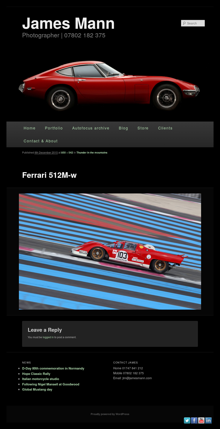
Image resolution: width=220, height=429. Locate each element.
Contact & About (41, 140)
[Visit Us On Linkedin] (208, 422)
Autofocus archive (91, 128)
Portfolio (54, 128)
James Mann (68, 22)
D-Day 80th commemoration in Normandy (53, 368)
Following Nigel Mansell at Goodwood (50, 384)
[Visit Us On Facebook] (194, 422)
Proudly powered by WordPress (110, 414)
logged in (48, 337)
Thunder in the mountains (91, 152)
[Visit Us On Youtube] (201, 422)
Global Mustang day (37, 389)
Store (143, 128)
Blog (123, 128)
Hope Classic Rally (36, 373)
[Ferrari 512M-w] (110, 251)
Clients (165, 128)
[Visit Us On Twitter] (187, 422)
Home (29, 128)
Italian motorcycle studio (40, 378)
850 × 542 (67, 152)
